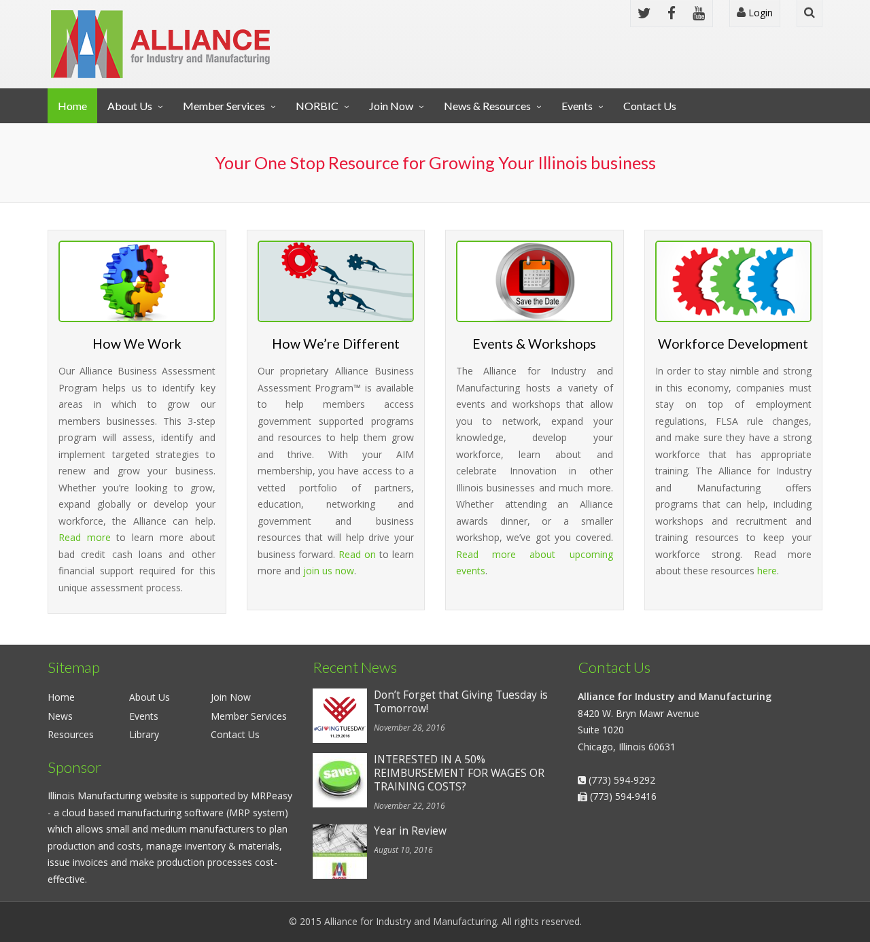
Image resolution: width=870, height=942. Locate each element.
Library (144, 734)
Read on (357, 554)
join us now (328, 570)
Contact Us (649, 105)
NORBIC (317, 105)
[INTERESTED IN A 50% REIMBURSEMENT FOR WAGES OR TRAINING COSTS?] (343, 780)
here (767, 570)
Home (72, 105)
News (60, 716)
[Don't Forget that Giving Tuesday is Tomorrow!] (343, 715)
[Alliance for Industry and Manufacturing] (160, 44)
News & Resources (487, 105)
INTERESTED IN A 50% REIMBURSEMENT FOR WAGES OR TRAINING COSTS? (459, 773)
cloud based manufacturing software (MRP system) (175, 812)
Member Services (224, 105)
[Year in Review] (343, 851)
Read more (84, 537)
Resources (71, 734)
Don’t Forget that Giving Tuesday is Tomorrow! (461, 702)
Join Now (391, 105)
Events (577, 105)
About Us (129, 105)
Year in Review (410, 831)
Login (759, 12)
